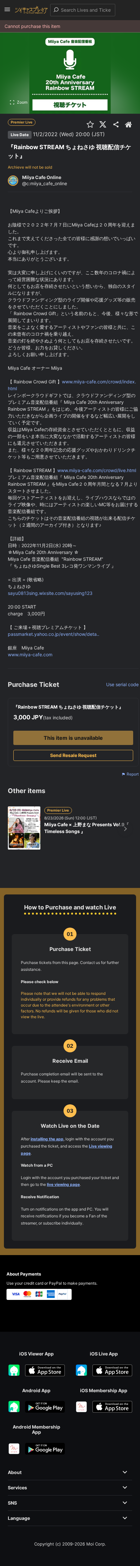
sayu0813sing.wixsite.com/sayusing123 (50, 593)
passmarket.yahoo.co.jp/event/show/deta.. (53, 634)
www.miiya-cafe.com (30, 654)
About (14, 1472)
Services (17, 1487)
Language (19, 1518)
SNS (12, 1503)
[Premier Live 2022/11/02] (106, 134)
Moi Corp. (96, 1544)
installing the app (47, 1138)
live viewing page (63, 1184)
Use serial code (122, 684)
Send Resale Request (73, 755)
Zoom (22, 102)
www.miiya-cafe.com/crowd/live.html (96, 470)
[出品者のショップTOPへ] (128, 124)
